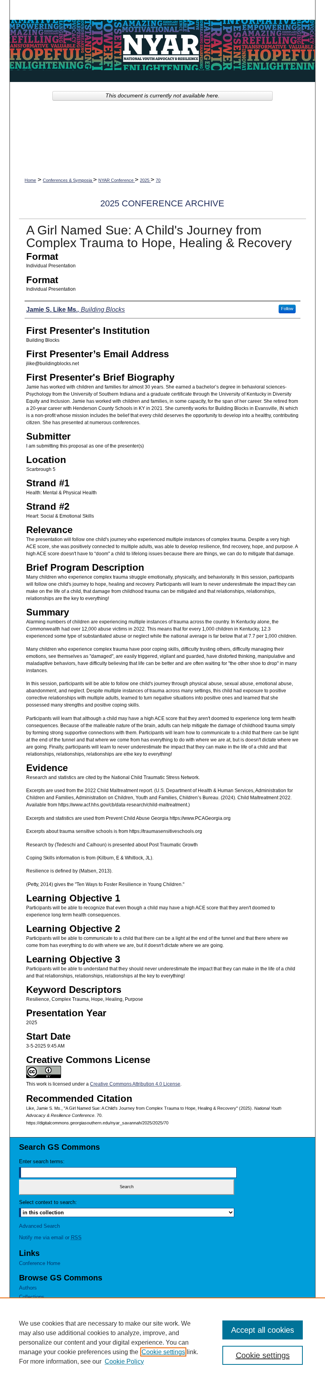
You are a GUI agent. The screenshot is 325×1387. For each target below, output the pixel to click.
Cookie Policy (124, 1361)
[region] (162, 1342)
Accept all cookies (262, 1330)
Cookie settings (163, 1352)
